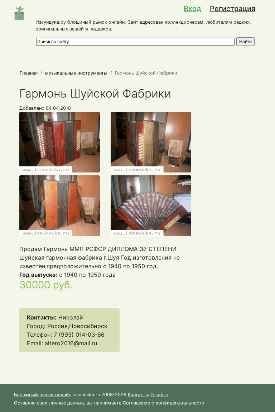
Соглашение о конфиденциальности (163, 403)
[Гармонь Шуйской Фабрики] (59, 141)
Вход (192, 8)
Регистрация (232, 8)
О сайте (159, 394)
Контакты (138, 394)
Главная (29, 73)
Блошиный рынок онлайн (42, 394)
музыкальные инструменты (76, 73)
